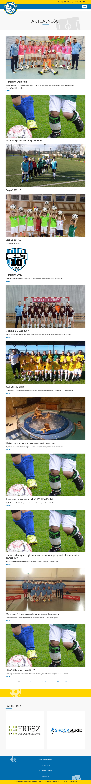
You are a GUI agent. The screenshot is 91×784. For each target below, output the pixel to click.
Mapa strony (45, 765)
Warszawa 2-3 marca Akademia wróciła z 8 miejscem (32, 614)
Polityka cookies (45, 770)
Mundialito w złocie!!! (17, 81)
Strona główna (45, 759)
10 (58, 682)
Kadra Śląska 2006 (15, 387)
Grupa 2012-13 (13, 190)
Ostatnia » (69, 682)
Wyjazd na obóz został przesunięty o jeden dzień (30, 443)
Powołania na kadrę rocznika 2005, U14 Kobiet (29, 499)
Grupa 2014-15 (13, 239)
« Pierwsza (32, 682)
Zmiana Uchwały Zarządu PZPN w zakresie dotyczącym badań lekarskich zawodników (42, 556)
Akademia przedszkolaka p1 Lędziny (24, 140)
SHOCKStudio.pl (72, 782)
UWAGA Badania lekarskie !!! (20, 670)
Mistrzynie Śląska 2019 (17, 330)
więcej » (8, 91)
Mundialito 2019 (14, 274)
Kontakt (45, 776)
